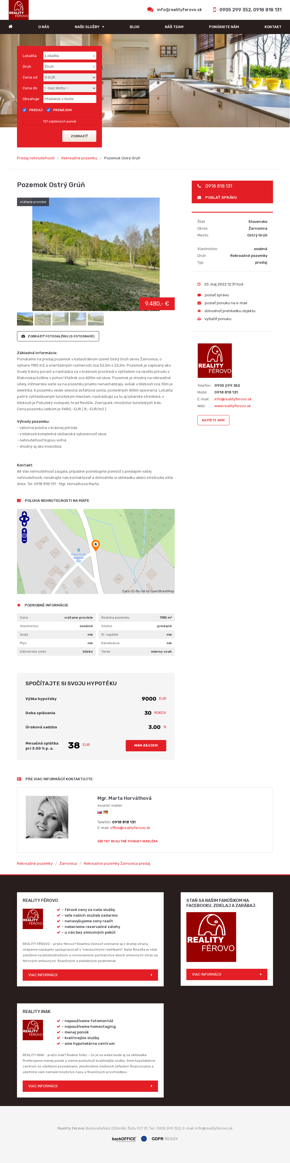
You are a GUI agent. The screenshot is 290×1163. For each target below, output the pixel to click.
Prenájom (62, 110)
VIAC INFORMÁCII (42, 975)
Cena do (30, 88)
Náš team (174, 27)
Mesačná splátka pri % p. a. (41, 745)
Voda (24, 635)
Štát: (201, 221)
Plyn (23, 643)
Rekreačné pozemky (79, 158)
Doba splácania (40, 713)
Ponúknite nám (224, 27)
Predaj (36, 110)
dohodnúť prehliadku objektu (229, 311)
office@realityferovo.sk (130, 828)
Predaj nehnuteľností (35, 158)
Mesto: (203, 235)
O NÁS (43, 27)
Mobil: (202, 392)
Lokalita (30, 56)
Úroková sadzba (41, 727)
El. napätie (109, 635)
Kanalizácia (110, 643)
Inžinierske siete (33, 652)
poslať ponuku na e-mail (225, 303)
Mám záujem (146, 745)
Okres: (202, 228)
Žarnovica (68, 863)
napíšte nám (213, 420)
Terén (105, 652)
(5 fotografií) (61, 336)
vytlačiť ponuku (217, 319)
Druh (27, 66)
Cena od (30, 77)
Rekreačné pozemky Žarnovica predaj (117, 863)
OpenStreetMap (162, 591)
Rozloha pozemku (115, 617)
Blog (134, 27)
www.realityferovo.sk (232, 406)
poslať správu (221, 197)
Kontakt (273, 27)
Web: (201, 406)
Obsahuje (31, 99)
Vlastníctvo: (207, 249)
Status (106, 626)
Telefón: (204, 385)
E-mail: (203, 399)
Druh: (202, 255)
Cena (24, 617)
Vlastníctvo (29, 626)
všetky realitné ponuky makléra (127, 841)
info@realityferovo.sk (179, 9)
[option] (145, 80)
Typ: (200, 262)
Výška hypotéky (41, 699)
